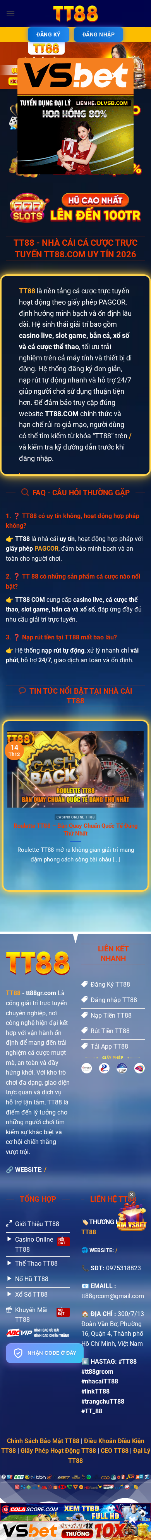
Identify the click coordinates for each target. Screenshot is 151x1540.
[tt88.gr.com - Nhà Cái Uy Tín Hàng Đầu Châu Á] (75, 13)
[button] (10, 13)
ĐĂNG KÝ (48, 34)
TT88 (13, 993)
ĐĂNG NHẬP (98, 34)
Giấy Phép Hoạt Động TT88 (58, 1450)
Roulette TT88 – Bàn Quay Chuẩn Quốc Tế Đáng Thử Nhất (76, 829)
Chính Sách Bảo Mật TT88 (43, 1441)
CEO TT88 (115, 1450)
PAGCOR (46, 548)
